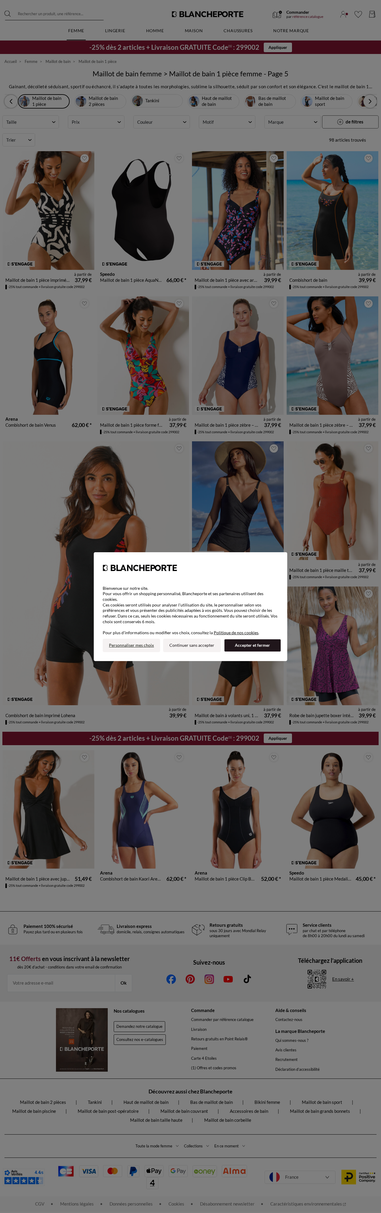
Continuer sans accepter (191, 645)
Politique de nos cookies (236, 632)
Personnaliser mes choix (131, 645)
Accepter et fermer (252, 645)
